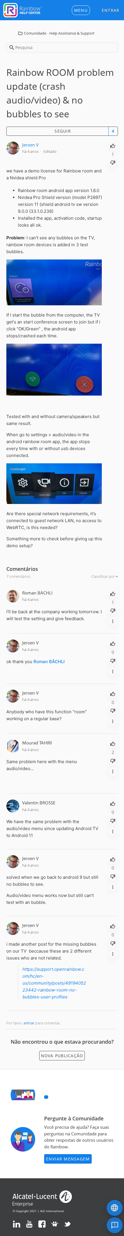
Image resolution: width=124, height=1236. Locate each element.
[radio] (112, 145)
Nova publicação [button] (62, 1055)
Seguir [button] (63, 131)
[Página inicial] (23, 9)
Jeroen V (30, 145)
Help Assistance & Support (72, 33)
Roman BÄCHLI (37, 593)
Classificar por (103, 576)
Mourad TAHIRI (37, 743)
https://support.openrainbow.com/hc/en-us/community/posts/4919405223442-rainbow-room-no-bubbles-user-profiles (54, 983)
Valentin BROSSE (38, 803)
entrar (29, 1023)
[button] (81, 10)
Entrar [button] (111, 10)
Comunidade (35, 33)
